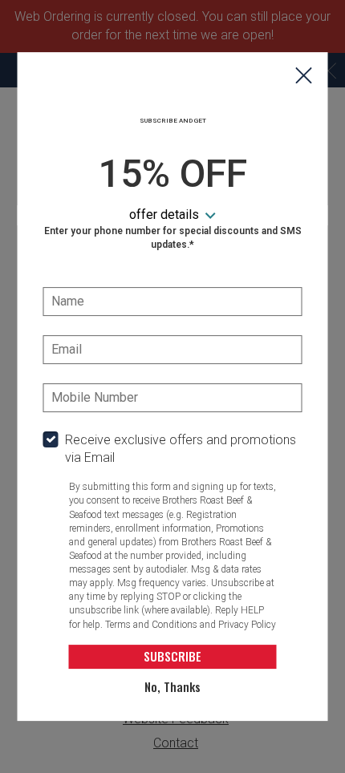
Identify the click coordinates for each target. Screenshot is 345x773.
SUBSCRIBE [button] (172, 656)
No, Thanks (172, 686)
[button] (304, 77)
